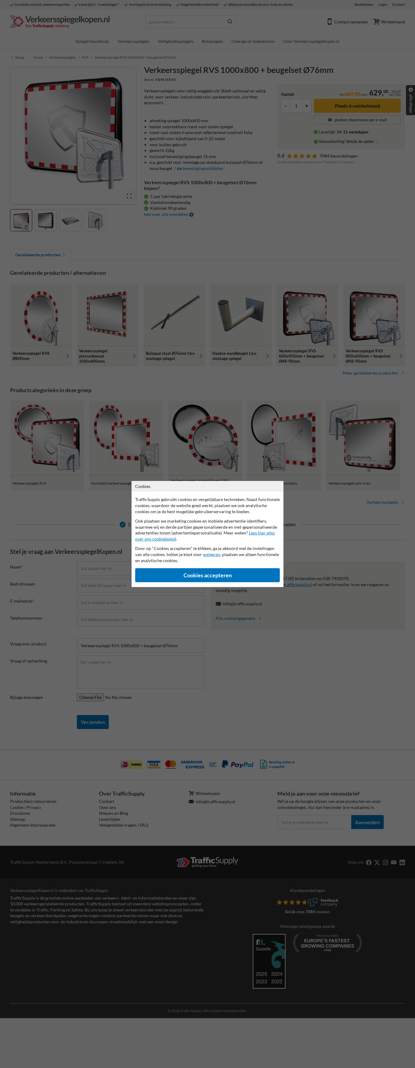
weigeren (211, 554)
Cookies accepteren (207, 575)
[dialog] (207, 534)
